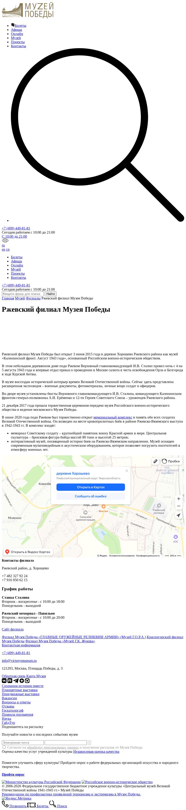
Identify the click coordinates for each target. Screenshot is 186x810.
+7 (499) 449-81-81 (16, 228)
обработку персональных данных (53, 747)
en (3, 249)
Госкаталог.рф (12, 710)
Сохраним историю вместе (23, 686)
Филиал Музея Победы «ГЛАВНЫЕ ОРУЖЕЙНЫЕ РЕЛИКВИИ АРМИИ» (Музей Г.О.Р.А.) (74, 637)
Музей (16, 38)
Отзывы (8, 706)
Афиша (16, 30)
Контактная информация (21, 645)
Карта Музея (36, 676)
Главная (8, 298)
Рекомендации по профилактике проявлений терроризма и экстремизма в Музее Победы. (71, 794)
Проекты (18, 42)
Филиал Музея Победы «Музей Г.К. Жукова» (60, 641)
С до (14, 236)
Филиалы (33, 298)
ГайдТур (8, 723)
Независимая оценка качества (96, 751)
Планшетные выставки (20, 690)
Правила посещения (17, 714)
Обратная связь (13, 676)
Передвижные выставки (20, 694)
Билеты (20, 25)
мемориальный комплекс (112, 417)
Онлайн (17, 34)
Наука (6, 718)
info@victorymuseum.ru (19, 661)
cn (8, 249)
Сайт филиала (13, 629)
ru (3, 245)
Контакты (18, 46)
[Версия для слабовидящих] (5, 241)
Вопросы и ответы (16, 702)
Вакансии (9, 698)
